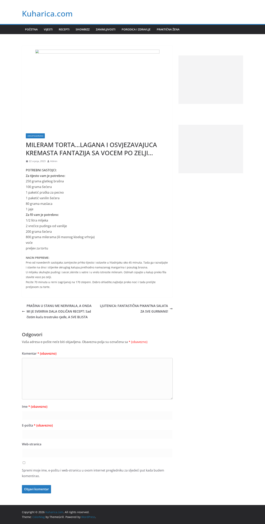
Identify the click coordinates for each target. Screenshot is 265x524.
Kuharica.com (47, 13)
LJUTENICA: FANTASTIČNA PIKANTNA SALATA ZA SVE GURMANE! (134, 309)
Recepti (64, 29)
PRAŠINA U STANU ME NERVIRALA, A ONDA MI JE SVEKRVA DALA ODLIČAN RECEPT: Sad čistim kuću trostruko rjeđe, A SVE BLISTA (59, 311)
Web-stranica (31, 444)
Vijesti (48, 29)
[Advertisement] (210, 79)
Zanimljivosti (105, 29)
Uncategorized (35, 135)
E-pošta (37, 425)
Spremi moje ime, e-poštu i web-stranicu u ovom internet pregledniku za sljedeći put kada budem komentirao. (93, 473)
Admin (53, 161)
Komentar (39, 353)
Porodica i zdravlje (136, 29)
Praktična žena (168, 29)
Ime (34, 406)
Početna (31, 29)
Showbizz (83, 29)
